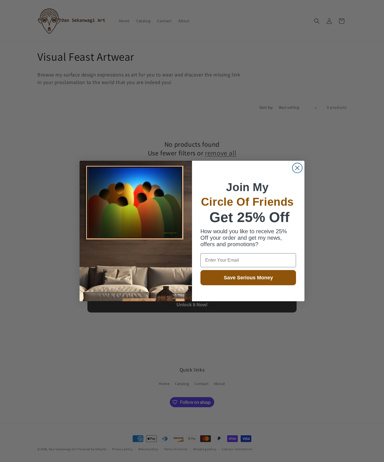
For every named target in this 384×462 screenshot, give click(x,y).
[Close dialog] (297, 168)
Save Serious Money (248, 277)
